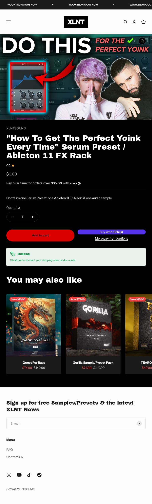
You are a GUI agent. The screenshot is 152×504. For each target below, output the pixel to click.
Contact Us (14, 457)
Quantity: (13, 208)
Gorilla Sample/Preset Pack (93, 362)
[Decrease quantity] (12, 217)
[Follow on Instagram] (9, 475)
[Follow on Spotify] (39, 475)
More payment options (111, 238)
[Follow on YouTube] (19, 475)
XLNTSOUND (16, 128)
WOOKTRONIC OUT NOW (75, 4)
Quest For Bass (34, 362)
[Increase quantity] (32, 217)
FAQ (9, 450)
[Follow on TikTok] (29, 475)
